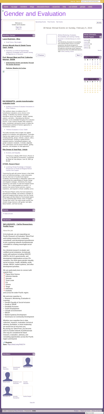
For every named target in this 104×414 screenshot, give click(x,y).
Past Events (51, 22)
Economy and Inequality (13, 153)
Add (100, 22)
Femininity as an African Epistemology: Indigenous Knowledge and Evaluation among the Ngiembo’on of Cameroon (19, 52)
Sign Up (73, 1)
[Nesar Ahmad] (39, 32)
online (63, 51)
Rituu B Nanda (18, 411)
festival (86, 46)
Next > (79, 55)
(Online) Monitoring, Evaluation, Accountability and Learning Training (68, 36)
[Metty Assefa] (7, 376)
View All (32, 402)
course (72, 51)
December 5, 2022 (63, 39)
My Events (59, 22)
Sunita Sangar (27, 396)
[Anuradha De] (7, 391)
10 (97, 64)
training (67, 51)
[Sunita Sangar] (28, 391)
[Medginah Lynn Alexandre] (18, 376)
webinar (86, 48)
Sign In (78, 1)
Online (60, 40)
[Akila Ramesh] (28, 362)
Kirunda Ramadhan (16, 397)
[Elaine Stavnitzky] (7, 362)
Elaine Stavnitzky (6, 368)
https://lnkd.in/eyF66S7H (16, 344)
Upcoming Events (41, 22)
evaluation (87, 44)
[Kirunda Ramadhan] (18, 391)
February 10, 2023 (75, 39)
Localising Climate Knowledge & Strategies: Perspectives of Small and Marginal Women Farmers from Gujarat (19, 168)
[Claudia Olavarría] (28, 376)
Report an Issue (85, 411)
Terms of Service (97, 411)
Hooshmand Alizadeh (16, 368)
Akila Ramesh (27, 367)
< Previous (40, 55)
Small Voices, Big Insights (14, 42)
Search (102, 1)
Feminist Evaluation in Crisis (14, 129)
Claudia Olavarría (25, 382)
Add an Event (9, 213)
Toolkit (26, 129)
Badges (76, 411)
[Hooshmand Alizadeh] (18, 362)
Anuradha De (6, 396)
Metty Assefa (6, 382)
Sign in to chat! (90, 412)
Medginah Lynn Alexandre (17, 382)
